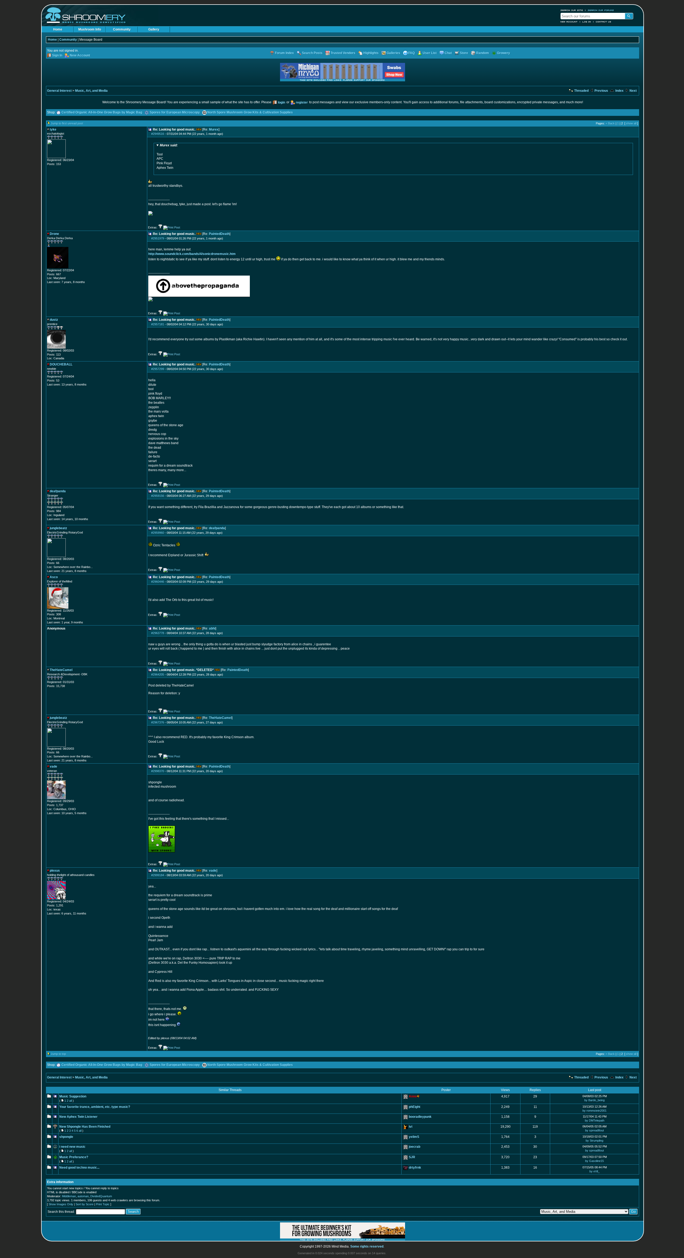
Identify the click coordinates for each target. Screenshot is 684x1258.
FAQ (411, 53)
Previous (601, 91)
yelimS (414, 1137)
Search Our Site (572, 10)
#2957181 (157, 324)
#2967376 (157, 722)
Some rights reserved (366, 1246)
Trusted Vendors (343, 53)
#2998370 (157, 771)
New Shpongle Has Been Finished (84, 1127)
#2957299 (157, 369)
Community (122, 29)
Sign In (57, 55)
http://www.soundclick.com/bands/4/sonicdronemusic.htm (192, 254)
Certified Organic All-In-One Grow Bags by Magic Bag (101, 112)
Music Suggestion (72, 1096)
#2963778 (157, 633)
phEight (414, 1107)
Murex (214, 129)
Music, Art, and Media (91, 91)
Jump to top (58, 1053)
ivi (410, 1127)
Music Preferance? (73, 1157)
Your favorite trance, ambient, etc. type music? (94, 1107)
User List (430, 53)
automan (83, 1196)
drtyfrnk (415, 1167)
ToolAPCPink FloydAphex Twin (167, 156)
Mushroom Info (89, 29)
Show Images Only (61, 1204)
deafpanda (217, 528)
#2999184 (157, 875)
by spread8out (594, 1130)
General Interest (59, 91)
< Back (610, 123)
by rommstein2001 (594, 1110)
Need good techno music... (79, 1167)
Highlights (371, 53)
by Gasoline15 (594, 1160)
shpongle (66, 1137)
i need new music (72, 1147)
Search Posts (312, 53)
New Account (569, 21)
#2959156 (157, 495)
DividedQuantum (101, 1196)
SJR (412, 1157)
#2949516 (157, 133)
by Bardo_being (594, 1100)
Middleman (69, 1196)
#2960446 (157, 581)
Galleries (393, 53)
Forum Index (284, 53)
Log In (586, 21)
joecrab (414, 1147)
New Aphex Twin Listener (78, 1117)
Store (464, 53)
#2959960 (157, 532)
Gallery (153, 29)
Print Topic (103, 1204)
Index (619, 91)
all (70, 1100)
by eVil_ (594, 1171)
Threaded (581, 91)
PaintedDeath (219, 234)
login (281, 102)
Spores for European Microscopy (175, 112)
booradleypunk (420, 1117)
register (302, 102)
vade (212, 870)
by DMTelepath (594, 1120)
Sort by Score (85, 1204)
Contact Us (603, 21)
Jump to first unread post (67, 123)
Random (482, 53)
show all (631, 123)
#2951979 (157, 238)
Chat (448, 53)
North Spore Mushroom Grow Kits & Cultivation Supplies (250, 112)
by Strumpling (594, 1140)
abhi (212, 628)
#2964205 (157, 674)
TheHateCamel (220, 718)
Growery (503, 53)
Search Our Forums (601, 10)
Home (57, 29)
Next (633, 91)
